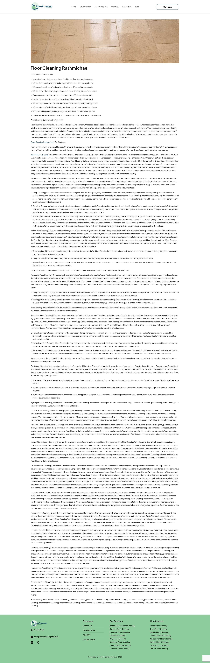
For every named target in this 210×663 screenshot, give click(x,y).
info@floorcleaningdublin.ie (46, 637)
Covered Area (85, 7)
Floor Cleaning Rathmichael (42, 142)
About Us (114, 7)
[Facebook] (32, 642)
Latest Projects (101, 7)
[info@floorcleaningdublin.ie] (32, 637)
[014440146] (32, 630)
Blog (137, 7)
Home (73, 7)
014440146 (39, 630)
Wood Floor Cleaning (39, 155)
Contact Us (126, 7)
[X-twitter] (37, 642)
